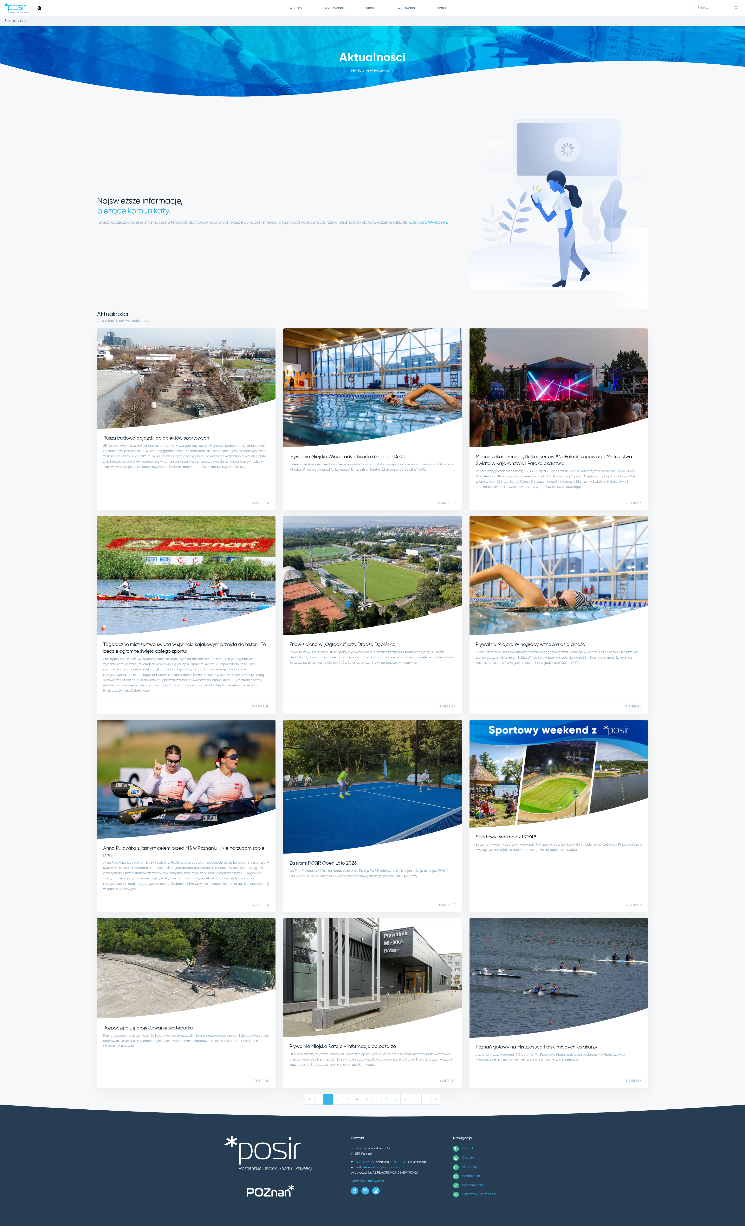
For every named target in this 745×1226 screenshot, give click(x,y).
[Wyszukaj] (736, 8)
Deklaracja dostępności (479, 1194)
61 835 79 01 (399, 1162)
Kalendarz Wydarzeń (428, 223)
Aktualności (470, 1167)
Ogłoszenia (406, 8)
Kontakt (467, 1148)
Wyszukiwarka (472, 1185)
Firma (441, 8)
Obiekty (296, 8)
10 (416, 1099)
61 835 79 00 (365, 1162)
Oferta (370, 8)
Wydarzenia (333, 8)
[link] (39, 8)
